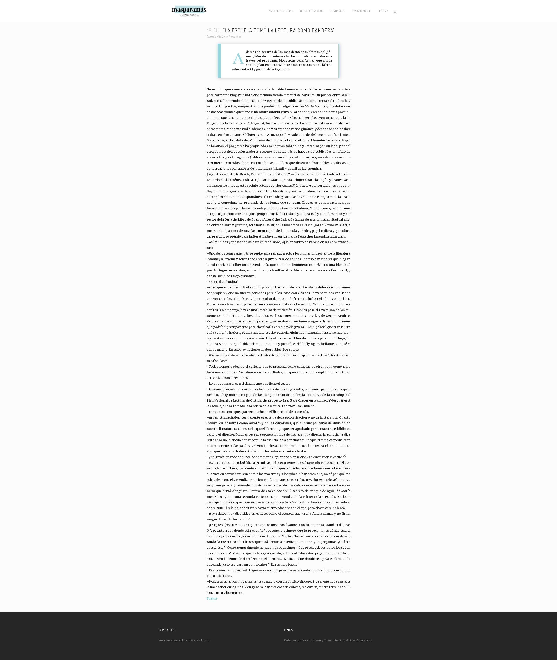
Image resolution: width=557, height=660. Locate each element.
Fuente (212, 598)
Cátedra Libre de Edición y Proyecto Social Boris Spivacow (328, 640)
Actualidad (235, 37)
